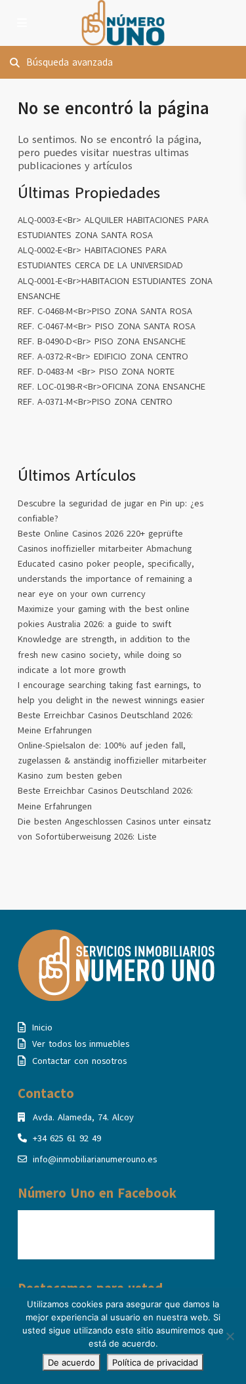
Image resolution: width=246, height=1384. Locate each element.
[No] (229, 1336)
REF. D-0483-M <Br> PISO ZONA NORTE (96, 371)
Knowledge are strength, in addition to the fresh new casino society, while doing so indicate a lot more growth (104, 654)
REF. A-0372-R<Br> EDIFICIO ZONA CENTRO (103, 356)
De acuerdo (71, 1362)
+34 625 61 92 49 (67, 1138)
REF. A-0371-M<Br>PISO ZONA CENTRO (95, 402)
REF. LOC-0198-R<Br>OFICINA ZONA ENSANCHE (111, 386)
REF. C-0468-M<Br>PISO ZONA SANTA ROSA (105, 311)
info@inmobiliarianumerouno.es (95, 1159)
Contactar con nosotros (79, 1061)
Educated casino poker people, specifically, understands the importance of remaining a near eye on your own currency (106, 579)
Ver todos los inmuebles (80, 1044)
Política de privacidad (155, 1362)
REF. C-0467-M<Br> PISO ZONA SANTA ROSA (106, 326)
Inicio (42, 1027)
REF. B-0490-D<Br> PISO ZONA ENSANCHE (102, 341)
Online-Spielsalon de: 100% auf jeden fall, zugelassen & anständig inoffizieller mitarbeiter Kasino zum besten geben (112, 760)
